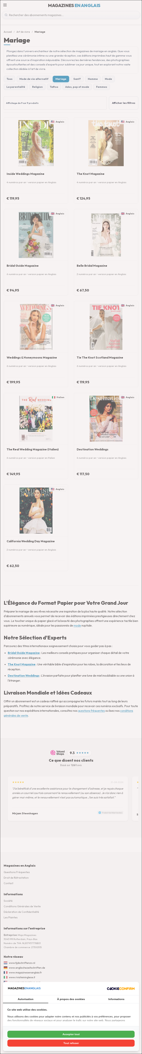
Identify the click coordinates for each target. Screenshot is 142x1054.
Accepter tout (71, 1034)
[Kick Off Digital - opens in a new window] (121, 988)
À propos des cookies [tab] (71, 999)
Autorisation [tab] (25, 999)
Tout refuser (71, 1043)
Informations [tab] (116, 999)
